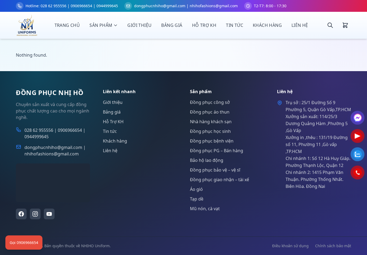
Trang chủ (67, 25)
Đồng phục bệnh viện (211, 141)
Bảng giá (171, 25)
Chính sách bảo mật (333, 245)
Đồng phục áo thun (209, 112)
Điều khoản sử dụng (290, 245)
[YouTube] (49, 214)
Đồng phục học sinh (210, 131)
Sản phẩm (100, 25)
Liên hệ (300, 25)
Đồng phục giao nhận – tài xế (219, 180)
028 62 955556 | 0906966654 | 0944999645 (54, 133)
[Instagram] (35, 214)
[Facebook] (21, 214)
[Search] (330, 25)
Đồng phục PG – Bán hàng (216, 151)
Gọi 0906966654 (24, 242)
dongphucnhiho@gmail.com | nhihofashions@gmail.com (55, 150)
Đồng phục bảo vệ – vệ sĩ (215, 170)
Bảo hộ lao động (206, 160)
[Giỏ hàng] (345, 25)
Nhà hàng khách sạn (211, 122)
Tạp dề (196, 199)
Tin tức (234, 25)
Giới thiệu (139, 25)
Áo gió (196, 189)
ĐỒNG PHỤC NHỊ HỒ (50, 92)
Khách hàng (267, 25)
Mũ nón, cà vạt (205, 209)
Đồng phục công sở (210, 102)
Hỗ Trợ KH (204, 25)
